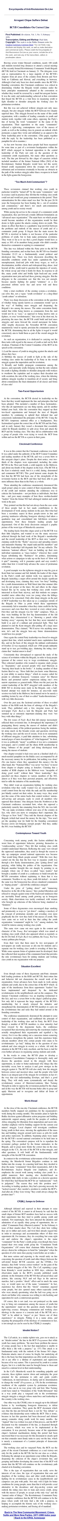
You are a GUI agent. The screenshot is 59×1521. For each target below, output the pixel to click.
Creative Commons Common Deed (19, 45)
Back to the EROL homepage (30, 1518)
